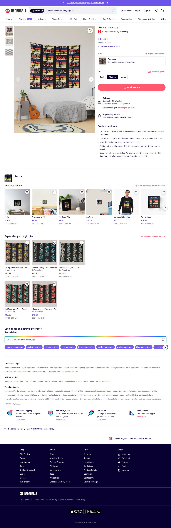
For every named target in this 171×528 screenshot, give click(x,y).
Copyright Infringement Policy (40, 429)
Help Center (89, 462)
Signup (23, 478)
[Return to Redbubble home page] (15, 11)
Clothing (25, 19)
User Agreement (26, 500)
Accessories (126, 19)
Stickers (41, 19)
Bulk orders (25, 482)
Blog (22, 466)
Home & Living (89, 19)
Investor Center (56, 458)
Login (22, 474)
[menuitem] (8, 19)
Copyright (88, 474)
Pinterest (125, 470)
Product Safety (90, 470)
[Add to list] (90, 30)
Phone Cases (57, 19)
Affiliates (54, 466)
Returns (87, 458)
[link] (15, 347)
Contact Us (89, 478)
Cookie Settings (91, 482)
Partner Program (57, 462)
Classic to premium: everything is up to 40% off (85, 3)
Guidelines (88, 466)
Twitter (125, 462)
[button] (85, 3)
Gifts (163, 19)
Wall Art (73, 19)
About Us (54, 454)
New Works (25, 462)
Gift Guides (25, 454)
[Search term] (113, 10)
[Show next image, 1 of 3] (91, 79)
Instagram (126, 454)
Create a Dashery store (60, 482)
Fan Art (23, 458)
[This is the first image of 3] (18, 79)
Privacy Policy (39, 500)
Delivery (87, 454)
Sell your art (55, 470)
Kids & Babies (108, 19)
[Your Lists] (156, 10)
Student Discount (27, 470)
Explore (8, 19)
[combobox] (72, 10)
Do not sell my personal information (59, 500)
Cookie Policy (80, 500)
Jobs (52, 474)
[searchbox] (85, 340)
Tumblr (125, 466)
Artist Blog (54, 478)
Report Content (15, 429)
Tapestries (9, 363)
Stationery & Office (146, 19)
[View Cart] (163, 10)
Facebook (126, 458)
